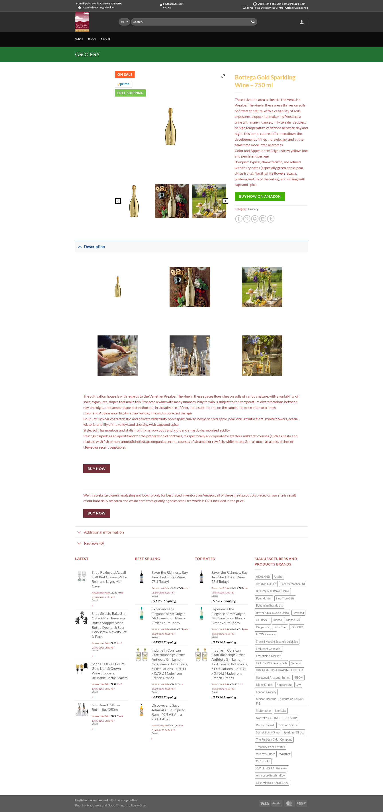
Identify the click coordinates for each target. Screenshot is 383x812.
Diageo (277, 620)
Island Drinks (264, 684)
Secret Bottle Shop (267, 732)
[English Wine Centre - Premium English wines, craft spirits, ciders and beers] (93, 22)
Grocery (87, 54)
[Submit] (253, 22)
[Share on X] (246, 219)
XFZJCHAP (263, 761)
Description (94, 246)
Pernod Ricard (265, 725)
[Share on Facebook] (238, 219)
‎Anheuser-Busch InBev (270, 775)
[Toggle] (79, 246)
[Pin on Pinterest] (254, 219)
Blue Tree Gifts (285, 598)
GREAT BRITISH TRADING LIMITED (279, 670)
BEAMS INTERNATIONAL (272, 591)
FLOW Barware (266, 634)
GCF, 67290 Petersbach (271, 663)
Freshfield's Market (268, 656)
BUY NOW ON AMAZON (260, 196)
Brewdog (298, 613)
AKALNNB (263, 576)
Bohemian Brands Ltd (269, 605)
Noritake (280, 710)
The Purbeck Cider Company (274, 739)
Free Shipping (130, 93)
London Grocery (266, 692)
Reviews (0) (94, 543)
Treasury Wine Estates (270, 747)
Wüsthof (284, 754)
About (105, 39)
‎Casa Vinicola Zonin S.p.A (272, 782)
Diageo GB (293, 620)
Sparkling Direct (293, 732)
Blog (92, 39)
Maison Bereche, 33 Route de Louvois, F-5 (280, 701)
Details (95, 600)
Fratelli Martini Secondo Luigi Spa (277, 641)
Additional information (104, 532)
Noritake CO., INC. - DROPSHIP (276, 718)
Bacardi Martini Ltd (292, 584)
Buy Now (97, 469)
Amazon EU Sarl (266, 584)
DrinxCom (280, 627)
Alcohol (278, 576)
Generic (296, 663)
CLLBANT (262, 620)
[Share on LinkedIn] (262, 219)
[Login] (301, 22)
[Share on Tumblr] (270, 219)
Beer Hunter (264, 598)
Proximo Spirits (287, 725)
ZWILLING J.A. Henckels (272, 768)
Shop (79, 39)
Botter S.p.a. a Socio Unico (272, 613)
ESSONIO (297, 627)
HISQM (298, 677)
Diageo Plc (263, 627)
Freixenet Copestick (268, 648)
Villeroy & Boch (265, 754)
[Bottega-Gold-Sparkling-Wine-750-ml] (134, 201)
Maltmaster (263, 710)
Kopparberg (284, 684)
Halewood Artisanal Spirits (273, 677)
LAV (298, 684)
